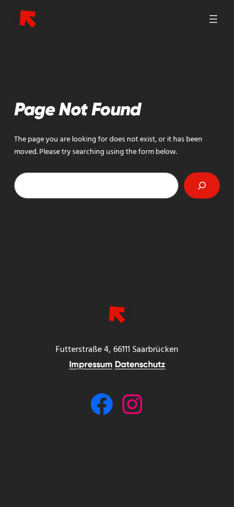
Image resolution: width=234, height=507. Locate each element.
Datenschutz (140, 364)
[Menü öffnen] (213, 19)
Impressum (91, 364)
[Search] (202, 185)
